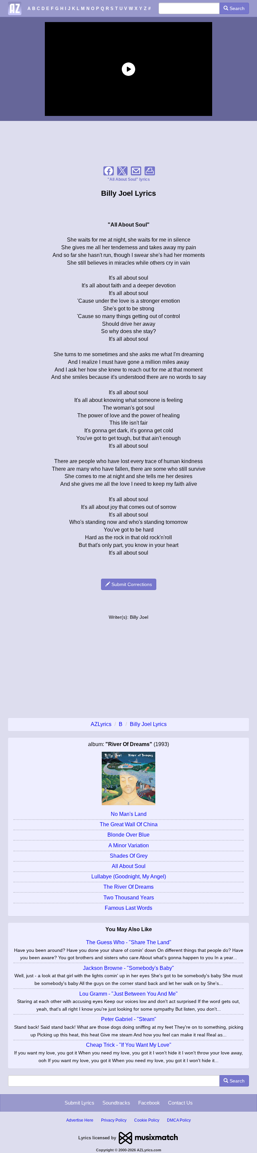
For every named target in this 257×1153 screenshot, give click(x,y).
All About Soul (129, 866)
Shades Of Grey (129, 856)
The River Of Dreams (128, 887)
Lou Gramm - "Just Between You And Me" (128, 994)
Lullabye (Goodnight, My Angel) (128, 876)
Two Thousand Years (128, 897)
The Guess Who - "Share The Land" (128, 942)
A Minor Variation (128, 845)
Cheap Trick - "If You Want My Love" (128, 1045)
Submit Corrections (131, 584)
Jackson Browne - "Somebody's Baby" (128, 968)
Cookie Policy (146, 1120)
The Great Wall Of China (129, 824)
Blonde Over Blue (128, 835)
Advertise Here (79, 1120)
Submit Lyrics (79, 1103)
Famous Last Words (128, 908)
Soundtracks (116, 1103)
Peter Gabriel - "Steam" (128, 1019)
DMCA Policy (179, 1120)
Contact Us (180, 1103)
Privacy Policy (113, 1120)
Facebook (149, 1103)
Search (236, 8)
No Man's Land (129, 814)
